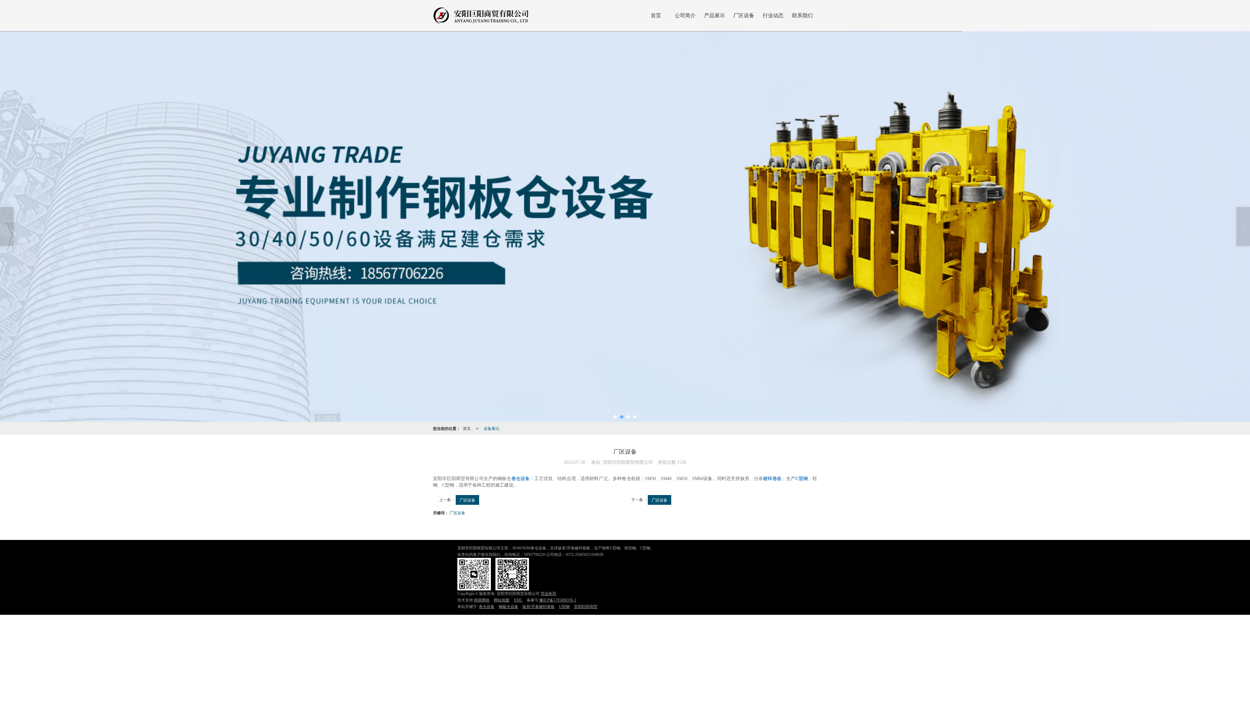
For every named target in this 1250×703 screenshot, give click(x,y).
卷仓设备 (486, 606)
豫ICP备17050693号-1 (557, 600)
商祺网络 (482, 600)
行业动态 (773, 15)
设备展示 (491, 428)
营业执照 (548, 593)
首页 (656, 15)
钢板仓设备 (508, 606)
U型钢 (564, 606)
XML (518, 600)
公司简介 (685, 15)
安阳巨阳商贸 (585, 606)
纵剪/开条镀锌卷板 (538, 606)
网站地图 (501, 600)
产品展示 (714, 15)
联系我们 (802, 15)
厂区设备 (743, 15)
